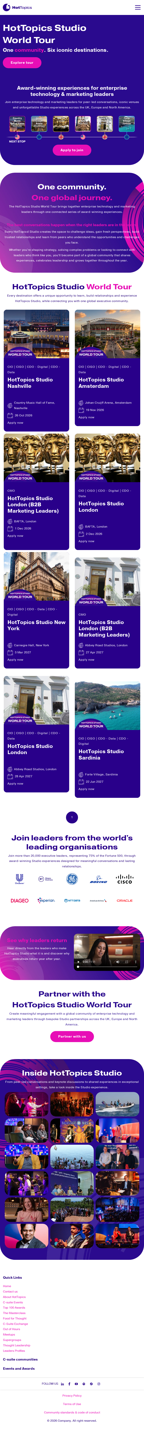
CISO (20, 367)
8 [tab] (55, 915)
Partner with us (72, 1036)
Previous (6, 889)
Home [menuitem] (7, 1286)
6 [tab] (44, 915)
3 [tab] (27, 915)
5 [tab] (38, 915)
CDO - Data (36, 609)
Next (137, 889)
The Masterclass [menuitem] (14, 1313)
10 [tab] (66, 915)
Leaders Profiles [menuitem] (14, 1351)
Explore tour (22, 62)
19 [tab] (117, 915)
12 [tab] (78, 915)
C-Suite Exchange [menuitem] (15, 1324)
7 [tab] (49, 915)
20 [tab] (122, 915)
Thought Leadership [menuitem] (16, 1345)
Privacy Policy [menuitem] (72, 1396)
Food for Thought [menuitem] (14, 1318)
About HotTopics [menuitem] (14, 1297)
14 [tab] (89, 915)
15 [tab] (94, 915)
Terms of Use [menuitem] (72, 1404)
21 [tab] (128, 915)
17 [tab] (106, 915)
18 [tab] (111, 915)
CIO (10, 367)
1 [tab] (16, 915)
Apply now (15, 423)
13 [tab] (83, 915)
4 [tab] (32, 915)
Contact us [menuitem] (10, 1292)
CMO (11, 491)
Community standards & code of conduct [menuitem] (72, 1412)
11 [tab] (72, 915)
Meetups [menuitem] (9, 1335)
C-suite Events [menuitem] (13, 1302)
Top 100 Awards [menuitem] (14, 1308)
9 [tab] (61, 915)
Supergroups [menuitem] (12, 1340)
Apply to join (72, 150)
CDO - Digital (37, 367)
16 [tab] (100, 915)
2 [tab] (21, 915)
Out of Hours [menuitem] (11, 1329)
